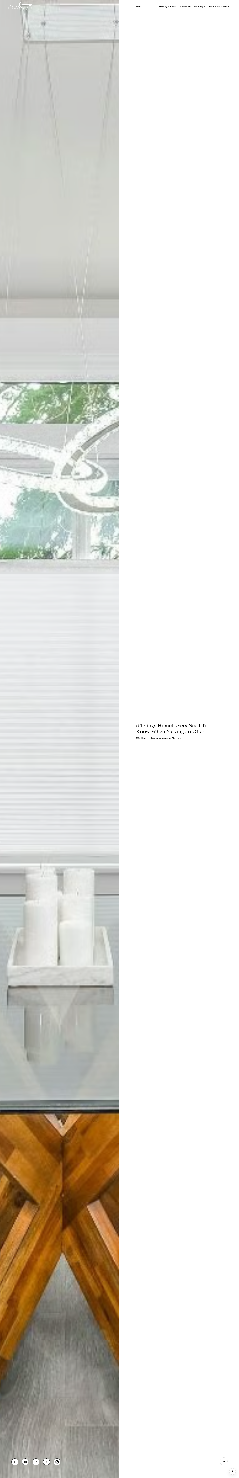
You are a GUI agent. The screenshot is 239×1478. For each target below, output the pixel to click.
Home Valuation (219, 6)
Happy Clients (168, 6)
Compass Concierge (192, 6)
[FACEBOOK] (14, 1461)
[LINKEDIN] (36, 1461)
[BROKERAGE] (57, 1461)
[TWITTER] (46, 1461)
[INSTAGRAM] (25, 1461)
